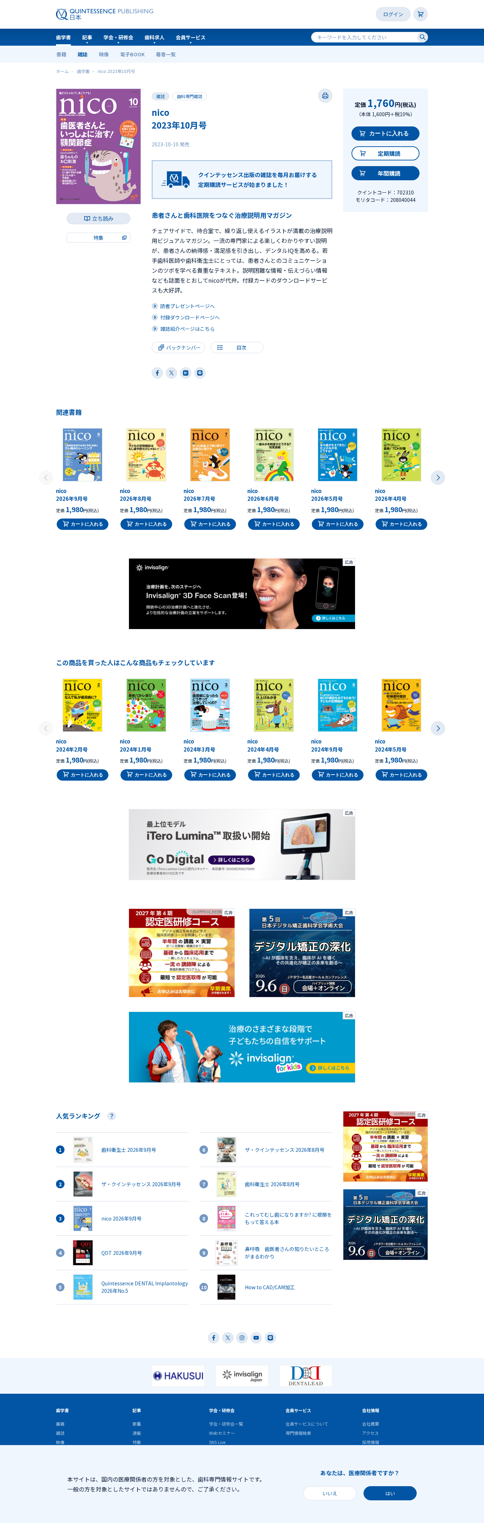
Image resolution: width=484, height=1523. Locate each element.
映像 (104, 54)
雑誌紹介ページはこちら (187, 328)
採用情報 (370, 1442)
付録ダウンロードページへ (190, 317)
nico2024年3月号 (199, 745)
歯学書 (63, 37)
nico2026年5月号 (327, 495)
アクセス (370, 1433)
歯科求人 (154, 37)
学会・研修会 (118, 37)
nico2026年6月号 (263, 495)
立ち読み (102, 218)
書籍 (61, 54)
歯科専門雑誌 (189, 96)
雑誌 (83, 54)
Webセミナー (222, 1433)
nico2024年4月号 (263, 745)
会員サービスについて (307, 1424)
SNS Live (217, 1442)
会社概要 (370, 1424)
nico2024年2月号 (72, 745)
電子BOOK (132, 54)
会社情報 (370, 1410)
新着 (137, 1424)
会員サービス (191, 37)
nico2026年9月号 (72, 495)
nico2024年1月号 (136, 745)
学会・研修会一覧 (226, 1424)
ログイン (393, 14)
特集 (137, 1442)
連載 (137, 1433)
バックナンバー (183, 347)
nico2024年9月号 (327, 745)
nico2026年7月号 (199, 495)
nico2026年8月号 (136, 495)
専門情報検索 (298, 1433)
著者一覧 (166, 54)
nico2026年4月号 (391, 495)
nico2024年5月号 (391, 745)
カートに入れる (389, 133)
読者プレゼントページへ (187, 306)
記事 (87, 37)
